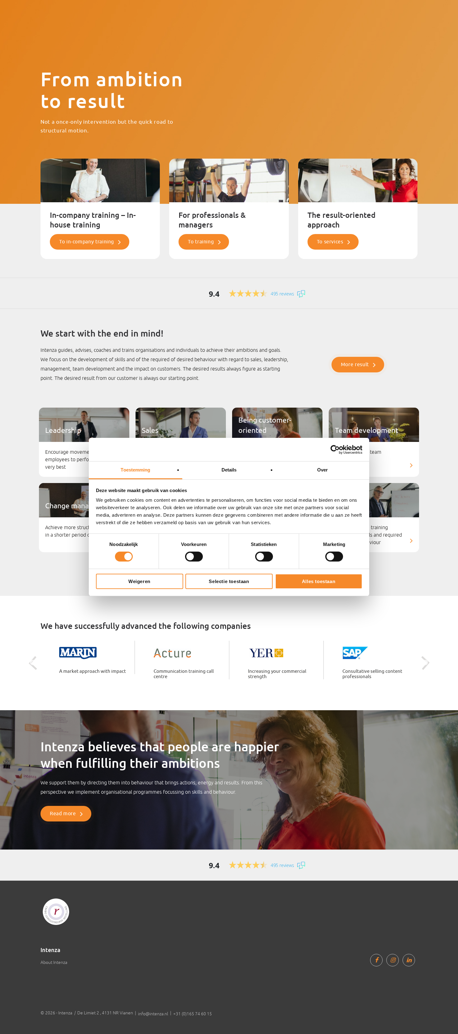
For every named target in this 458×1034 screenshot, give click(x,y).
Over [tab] (322, 469)
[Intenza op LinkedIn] (409, 960)
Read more (63, 814)
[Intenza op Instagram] (392, 960)
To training (201, 242)
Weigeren (139, 581)
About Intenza (54, 962)
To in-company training (86, 242)
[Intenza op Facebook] (376, 960)
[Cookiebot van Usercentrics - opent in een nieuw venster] (335, 449)
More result (355, 364)
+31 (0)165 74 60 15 (192, 1013)
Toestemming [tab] (135, 469)
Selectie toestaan (229, 581)
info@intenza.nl (153, 1013)
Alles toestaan (318, 581)
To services (330, 242)
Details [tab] (229, 469)
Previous (33, 663)
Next (425, 663)
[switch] (194, 557)
